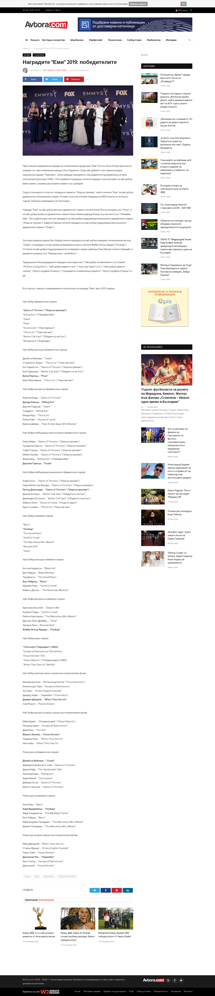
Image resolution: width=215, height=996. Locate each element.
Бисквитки (176, 991)
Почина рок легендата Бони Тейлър (180, 513)
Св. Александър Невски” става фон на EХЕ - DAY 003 (175, 206)
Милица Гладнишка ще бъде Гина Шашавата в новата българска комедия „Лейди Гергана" (176, 270)
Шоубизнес (77, 39)
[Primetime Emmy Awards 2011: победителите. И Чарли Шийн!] (115, 919)
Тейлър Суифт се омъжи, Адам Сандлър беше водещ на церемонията (180, 558)
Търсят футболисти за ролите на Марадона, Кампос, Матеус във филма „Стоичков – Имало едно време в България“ (165, 396)
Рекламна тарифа (92, 991)
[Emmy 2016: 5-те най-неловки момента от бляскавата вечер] (40, 919)
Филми (27, 55)
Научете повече (138, 4)
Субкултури (134, 39)
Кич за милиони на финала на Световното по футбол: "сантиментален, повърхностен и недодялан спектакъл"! (178, 440)
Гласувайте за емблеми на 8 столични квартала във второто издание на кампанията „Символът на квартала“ (175, 167)
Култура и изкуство (53, 39)
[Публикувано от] (143, 407)
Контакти (188, 991)
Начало (34, 39)
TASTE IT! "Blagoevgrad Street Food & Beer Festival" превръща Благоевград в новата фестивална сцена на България (176, 246)
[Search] (189, 40)
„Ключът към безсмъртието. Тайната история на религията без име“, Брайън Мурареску (175, 143)
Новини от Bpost (52, 10)
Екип (131, 991)
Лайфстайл (96, 39)
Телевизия (39, 55)
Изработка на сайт (31, 991)
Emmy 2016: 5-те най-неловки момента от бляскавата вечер (39, 935)
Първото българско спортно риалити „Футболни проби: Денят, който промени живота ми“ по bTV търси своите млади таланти (176, 100)
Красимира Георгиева (55, 70)
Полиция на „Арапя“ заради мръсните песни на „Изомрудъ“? (175, 78)
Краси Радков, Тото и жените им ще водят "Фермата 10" (179, 494)
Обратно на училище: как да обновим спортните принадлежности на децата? (175, 224)
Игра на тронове (66, 876)
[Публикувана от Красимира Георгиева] (26, 70)
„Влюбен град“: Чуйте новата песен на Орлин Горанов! (179, 536)
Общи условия (144, 991)
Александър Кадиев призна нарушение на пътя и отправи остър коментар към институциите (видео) (179, 471)
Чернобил (49, 876)
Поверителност (161, 991)
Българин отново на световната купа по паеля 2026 (174, 189)
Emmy (27, 876)
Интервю (171, 39)
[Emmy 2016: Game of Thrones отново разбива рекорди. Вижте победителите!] (78, 919)
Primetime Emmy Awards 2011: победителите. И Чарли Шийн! (114, 935)
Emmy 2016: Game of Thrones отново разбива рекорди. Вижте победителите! (78, 936)
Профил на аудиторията (114, 991)
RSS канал (182, 10)
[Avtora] (46, 24)
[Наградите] (78, 154)
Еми (37, 876)
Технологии (115, 39)
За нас (77, 991)
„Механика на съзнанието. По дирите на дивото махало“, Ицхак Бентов (176, 123)
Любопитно (154, 39)
